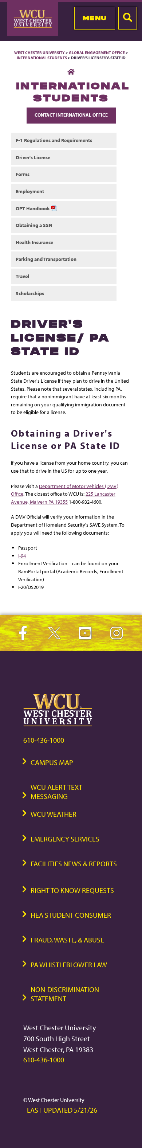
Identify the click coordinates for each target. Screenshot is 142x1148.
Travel (22, 276)
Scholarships (30, 293)
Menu (95, 18)
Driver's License (33, 157)
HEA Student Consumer (71, 914)
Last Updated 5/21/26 (62, 1109)
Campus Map (52, 762)
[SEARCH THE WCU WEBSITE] (127, 18)
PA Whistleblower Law (69, 964)
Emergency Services (65, 838)
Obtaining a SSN (34, 225)
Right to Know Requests (72, 890)
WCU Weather (53, 814)
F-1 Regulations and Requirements (54, 140)
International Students (42, 57)
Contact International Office (71, 115)
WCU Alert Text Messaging (56, 791)
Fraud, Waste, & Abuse (67, 939)
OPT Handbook (33, 208)
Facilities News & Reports (74, 863)
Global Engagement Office (97, 52)
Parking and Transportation (46, 258)
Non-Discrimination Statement (65, 994)
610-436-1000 (43, 740)
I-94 (22, 555)
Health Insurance (34, 242)
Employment (30, 191)
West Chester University (39, 52)
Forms (22, 174)
